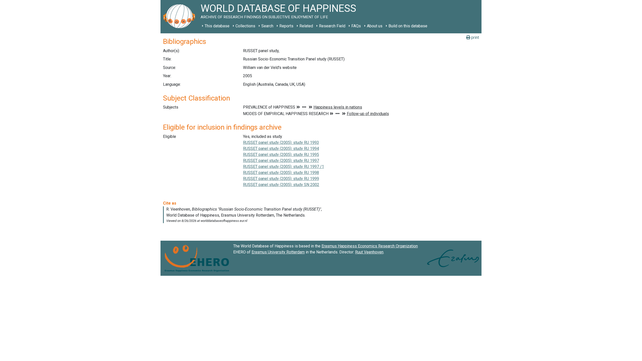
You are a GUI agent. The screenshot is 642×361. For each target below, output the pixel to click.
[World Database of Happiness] (180, 16)
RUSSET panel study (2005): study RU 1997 (281, 160)
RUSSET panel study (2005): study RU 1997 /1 (283, 166)
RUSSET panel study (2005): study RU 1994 (281, 148)
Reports (286, 26)
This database (217, 26)
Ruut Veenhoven (369, 252)
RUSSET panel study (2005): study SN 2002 (281, 184)
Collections (245, 26)
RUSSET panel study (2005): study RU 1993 (281, 142)
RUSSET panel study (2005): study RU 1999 (281, 178)
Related (306, 26)
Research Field (332, 26)
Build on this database (407, 26)
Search (267, 26)
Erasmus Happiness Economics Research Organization (370, 246)
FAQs (356, 26)
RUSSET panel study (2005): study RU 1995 (281, 154)
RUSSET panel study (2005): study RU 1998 (281, 172)
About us (374, 26)
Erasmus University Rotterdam (278, 252)
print (474, 37)
